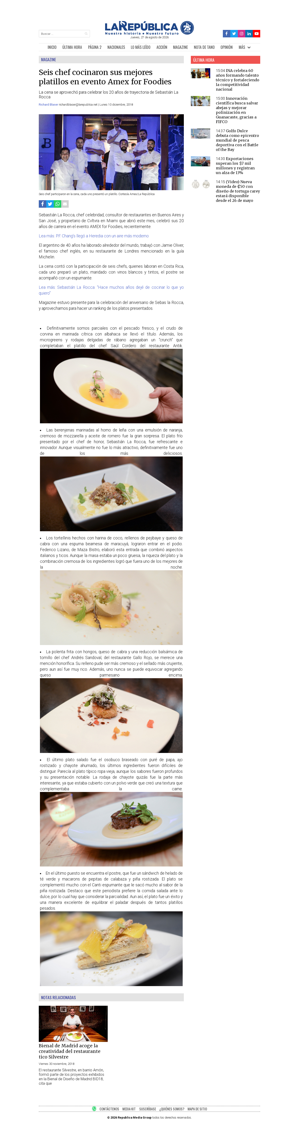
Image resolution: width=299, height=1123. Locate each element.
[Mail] (65, 204)
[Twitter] (234, 33)
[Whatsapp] (57, 204)
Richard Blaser (49, 104)
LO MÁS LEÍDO (140, 47)
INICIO (52, 47)
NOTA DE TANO (204, 47)
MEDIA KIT (129, 1108)
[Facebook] (227, 33)
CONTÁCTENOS (109, 1108)
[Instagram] (241, 33)
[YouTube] (256, 33)
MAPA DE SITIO (197, 1108)
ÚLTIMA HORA (72, 47)
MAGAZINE (180, 47)
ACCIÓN (162, 47)
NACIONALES (116, 47)
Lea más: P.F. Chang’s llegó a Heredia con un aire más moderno (94, 236)
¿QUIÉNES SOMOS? (171, 1108)
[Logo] (149, 33)
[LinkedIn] (249, 33)
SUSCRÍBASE (147, 1108)
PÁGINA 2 (94, 47)
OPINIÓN (227, 47)
